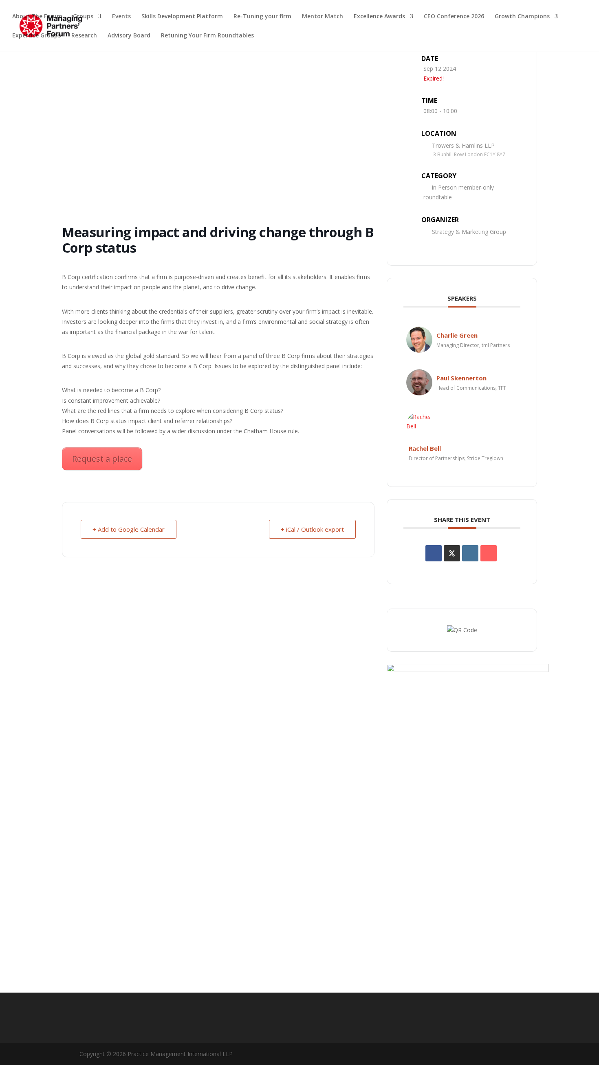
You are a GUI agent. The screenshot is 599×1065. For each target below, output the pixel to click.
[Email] (488, 553)
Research (84, 36)
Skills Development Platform (182, 16)
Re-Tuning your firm (262, 16)
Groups (83, 16)
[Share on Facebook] (433, 553)
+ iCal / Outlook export (312, 529)
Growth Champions (522, 16)
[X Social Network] (452, 553)
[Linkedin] (470, 553)
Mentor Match (322, 16)
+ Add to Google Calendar (128, 529)
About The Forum (37, 16)
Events (121, 16)
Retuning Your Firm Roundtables (207, 36)
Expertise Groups (36, 36)
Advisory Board (129, 36)
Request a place (102, 458)
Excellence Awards (379, 16)
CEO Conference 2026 (454, 16)
